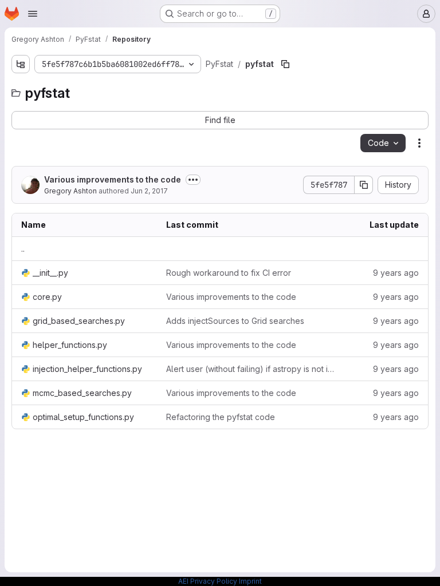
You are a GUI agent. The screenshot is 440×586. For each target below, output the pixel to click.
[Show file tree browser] (20, 64)
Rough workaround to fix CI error (228, 273)
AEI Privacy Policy (207, 581)
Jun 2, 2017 (149, 191)
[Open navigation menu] (32, 14)
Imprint (250, 581)
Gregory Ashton (70, 191)
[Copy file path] (285, 64)
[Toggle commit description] (193, 180)
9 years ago (396, 273)
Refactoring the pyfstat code (220, 417)
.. (23, 249)
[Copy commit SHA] (364, 185)
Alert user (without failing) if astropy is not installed (252, 369)
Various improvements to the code (112, 179)
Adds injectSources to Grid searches (235, 321)
